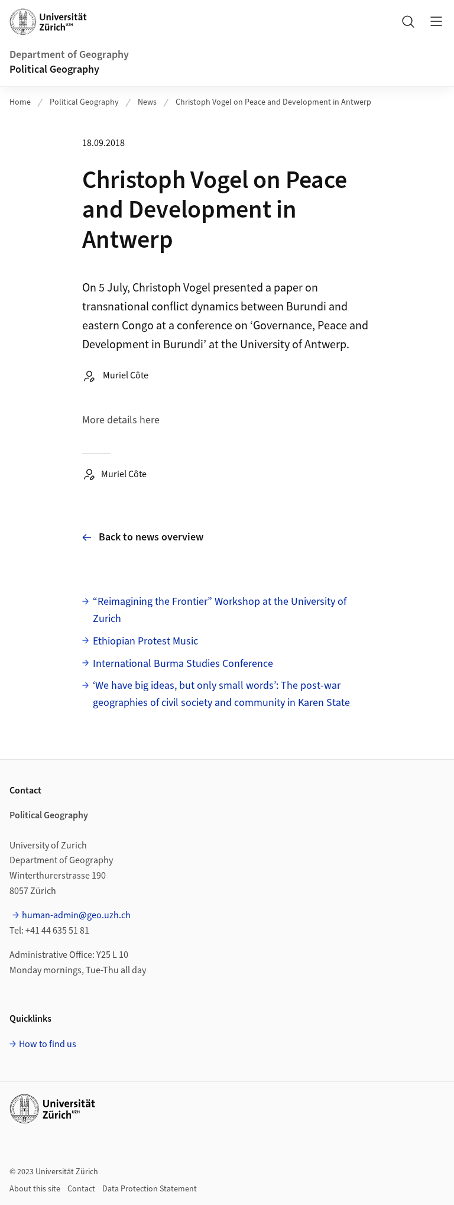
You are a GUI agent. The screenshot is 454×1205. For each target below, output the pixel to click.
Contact (81, 1189)
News (147, 102)
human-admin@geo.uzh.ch (76, 915)
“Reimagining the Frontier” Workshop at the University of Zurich (219, 610)
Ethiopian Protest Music (145, 641)
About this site (34, 1189)
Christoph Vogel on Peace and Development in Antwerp (273, 102)
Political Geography (54, 69)
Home (20, 102)
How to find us (47, 1044)
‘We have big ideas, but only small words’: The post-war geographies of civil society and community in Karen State (221, 694)
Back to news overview (151, 537)
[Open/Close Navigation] (436, 21)
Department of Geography (69, 54)
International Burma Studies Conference (183, 663)
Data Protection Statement (149, 1189)
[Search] (408, 21)
